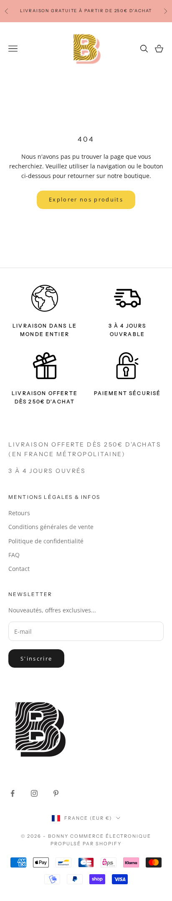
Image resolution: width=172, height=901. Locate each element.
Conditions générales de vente (51, 527)
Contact (19, 569)
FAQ (14, 555)
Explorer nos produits (86, 199)
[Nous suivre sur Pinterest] (56, 793)
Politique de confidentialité (45, 541)
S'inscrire (36, 658)
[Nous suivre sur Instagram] (34, 793)
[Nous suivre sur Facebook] (12, 793)
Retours (19, 513)
